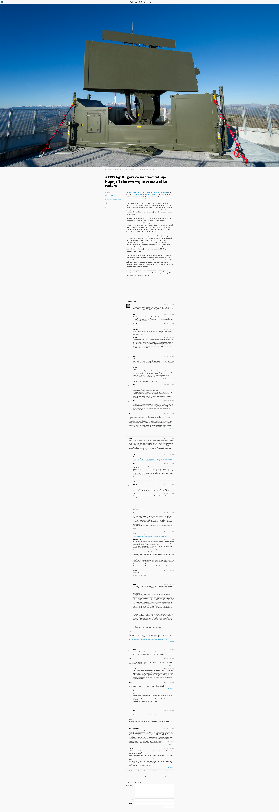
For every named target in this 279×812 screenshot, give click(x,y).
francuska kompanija (145, 195)
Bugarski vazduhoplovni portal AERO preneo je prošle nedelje (146, 192)
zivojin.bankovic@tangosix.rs (113, 199)
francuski (154, 240)
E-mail (131, 803)
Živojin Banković (109, 195)
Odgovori (171, 312)
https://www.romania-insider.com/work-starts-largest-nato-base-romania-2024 (150, 536)
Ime (131, 799)
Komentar (129, 785)
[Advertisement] (150, 288)
